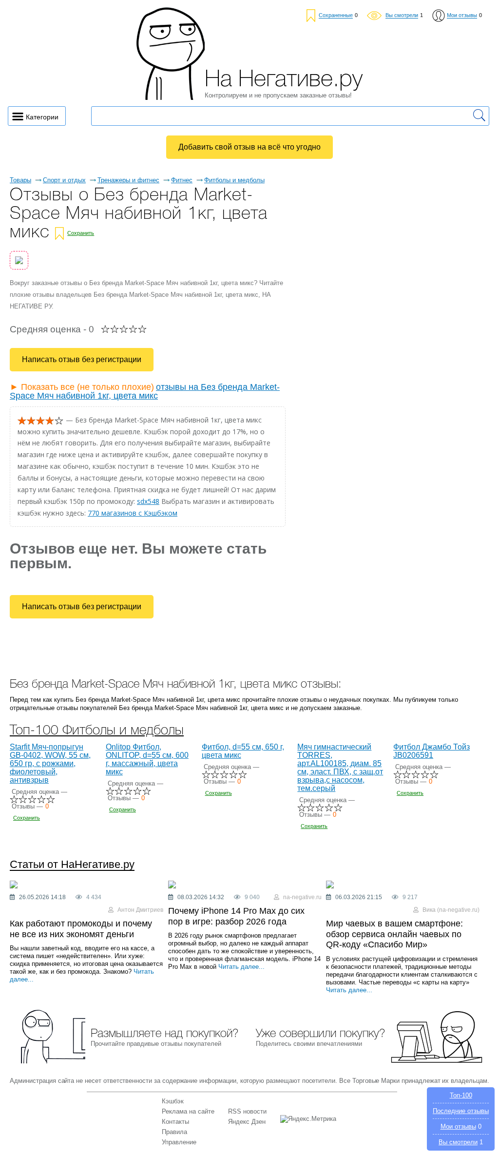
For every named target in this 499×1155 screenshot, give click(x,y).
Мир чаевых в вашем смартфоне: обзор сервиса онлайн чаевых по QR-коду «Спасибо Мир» (394, 934)
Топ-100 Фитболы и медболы (97, 731)
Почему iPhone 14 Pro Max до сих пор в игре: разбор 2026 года (236, 916)
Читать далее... (241, 966)
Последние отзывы (461, 1111)
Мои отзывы (458, 1126)
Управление (179, 1142)
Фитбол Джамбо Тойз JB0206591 (431, 751)
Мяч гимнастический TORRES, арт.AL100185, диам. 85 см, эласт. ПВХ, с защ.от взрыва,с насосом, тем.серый (340, 767)
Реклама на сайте (188, 1111)
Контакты (175, 1121)
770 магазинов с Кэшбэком (132, 513)
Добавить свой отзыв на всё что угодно (249, 147)
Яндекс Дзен (247, 1121)
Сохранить (80, 233)
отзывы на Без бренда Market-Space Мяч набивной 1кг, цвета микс (145, 391)
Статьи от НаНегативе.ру (72, 864)
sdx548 (148, 501)
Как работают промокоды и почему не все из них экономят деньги (81, 929)
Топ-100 (461, 1095)
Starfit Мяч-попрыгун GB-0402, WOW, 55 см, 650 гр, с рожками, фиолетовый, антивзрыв (50, 763)
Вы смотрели (458, 1142)
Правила (174, 1132)
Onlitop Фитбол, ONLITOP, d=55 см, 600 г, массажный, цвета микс (147, 759)
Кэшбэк (173, 1101)
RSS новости (247, 1111)
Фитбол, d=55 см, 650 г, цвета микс (243, 751)
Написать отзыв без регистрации (81, 359)
